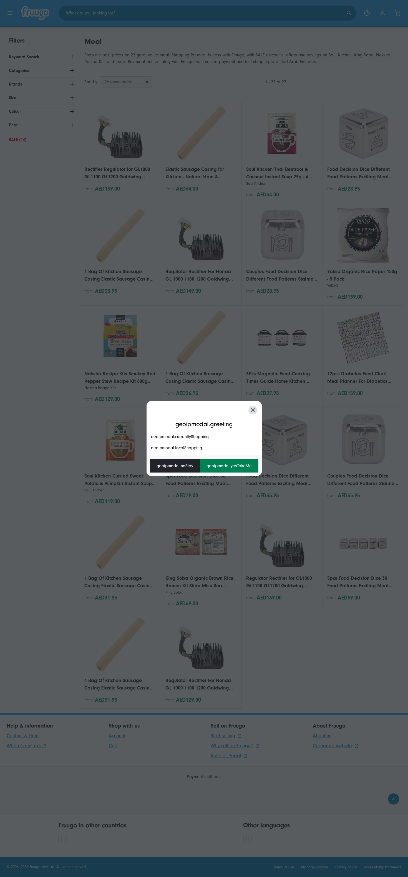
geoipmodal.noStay (175, 465)
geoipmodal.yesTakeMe (229, 465)
